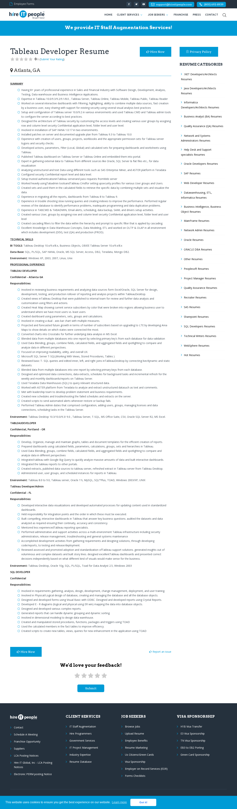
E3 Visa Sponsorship (193, 733)
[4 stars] (97, 676)
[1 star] (77, 676)
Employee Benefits (136, 740)
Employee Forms (24, 4)
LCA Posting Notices (26, 755)
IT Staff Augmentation (82, 726)
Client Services (128, 14)
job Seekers (156, 14)
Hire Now (157, 52)
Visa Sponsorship (135, 761)
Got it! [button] (143, 802)
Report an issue (161, 651)
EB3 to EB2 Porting (192, 747)
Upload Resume (134, 733)
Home (108, 14)
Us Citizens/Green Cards (139, 754)
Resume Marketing (136, 747)
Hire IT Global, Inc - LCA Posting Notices (33, 765)
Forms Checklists (135, 776)
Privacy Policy (200, 52)
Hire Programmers (80, 733)
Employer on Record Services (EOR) (146, 768)
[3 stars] (90, 676)
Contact (211, 14)
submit (90, 688)
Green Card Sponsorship (195, 754)
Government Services (82, 740)
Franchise (181, 14)
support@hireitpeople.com (174, 4)
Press (197, 14)
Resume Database (80, 761)
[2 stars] (84, 676)
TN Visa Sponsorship (193, 740)
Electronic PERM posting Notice (33, 774)
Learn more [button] (119, 802)
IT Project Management (83, 747)
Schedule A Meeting (26, 734)
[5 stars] (104, 676)
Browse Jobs (132, 726)
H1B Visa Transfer (191, 726)
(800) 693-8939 (213, 4)
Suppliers (19, 748)
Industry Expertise (80, 754)
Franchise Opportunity (27, 741)
